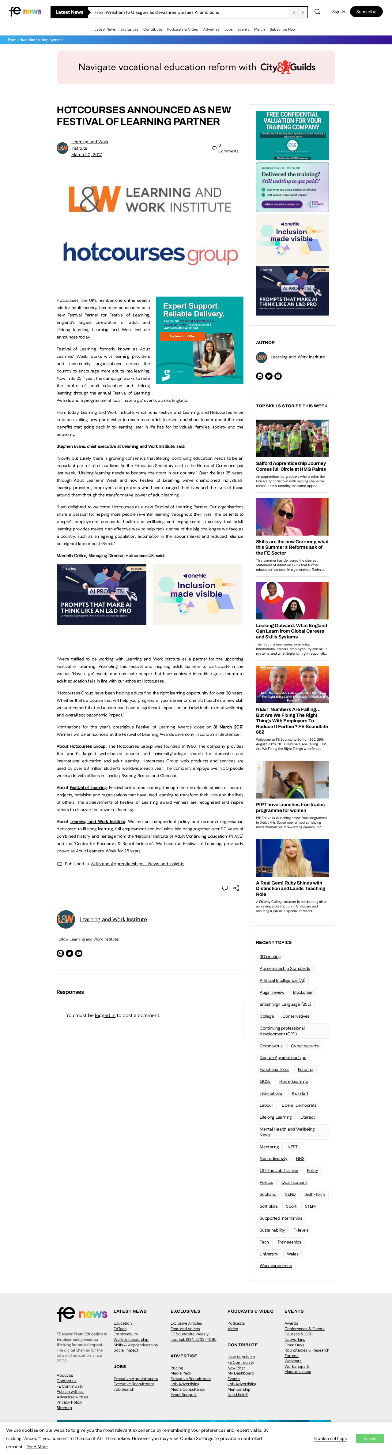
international (271, 1093)
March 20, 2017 (86, 154)
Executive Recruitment (134, 1383)
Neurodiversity (274, 1158)
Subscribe (366, 11)
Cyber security (305, 1046)
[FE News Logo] (25, 11)
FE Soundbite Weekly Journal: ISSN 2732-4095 (194, 1336)
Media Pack (181, 1373)
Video (233, 1328)
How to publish (241, 1357)
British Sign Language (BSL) (285, 1004)
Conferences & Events (305, 1328)
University (269, 1254)
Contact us (67, 1380)
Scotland (268, 1194)
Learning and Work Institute (97, 821)
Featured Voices (185, 1328)
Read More (37, 1446)
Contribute (152, 29)
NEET (293, 1147)
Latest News (105, 29)
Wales (293, 1254)
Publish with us (70, 1391)
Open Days (294, 1345)
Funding (305, 1069)
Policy (312, 1170)
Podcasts (236, 1323)
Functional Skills (274, 1069)
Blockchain (303, 992)
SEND (290, 1194)
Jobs (228, 29)
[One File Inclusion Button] (198, 621)
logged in (105, 1015)
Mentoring (269, 1147)
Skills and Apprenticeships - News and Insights (137, 863)
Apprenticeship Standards (285, 968)
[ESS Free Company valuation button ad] (292, 135)
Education (123, 1323)
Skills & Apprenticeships (136, 1345)
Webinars (293, 1360)
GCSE (265, 1081)
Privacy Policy (69, 1402)
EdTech (120, 1328)
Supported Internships (281, 1218)
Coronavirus (271, 1046)
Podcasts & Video (182, 29)
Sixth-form (314, 1194)
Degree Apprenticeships (283, 1057)
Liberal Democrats (299, 1105)
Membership (239, 1389)
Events (243, 29)
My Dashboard (241, 1373)
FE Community (70, 1386)
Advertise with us (72, 1397)
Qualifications (294, 1182)
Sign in (338, 11)
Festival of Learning (88, 787)
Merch (259, 29)
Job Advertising (185, 1383)
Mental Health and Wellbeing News (287, 1132)
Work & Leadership (131, 1339)
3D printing (270, 956)
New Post (236, 1368)
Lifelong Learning (276, 1117)
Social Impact (126, 1350)
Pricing (177, 1368)
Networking (295, 1339)
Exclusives (129, 29)
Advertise (211, 29)
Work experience (276, 1265)
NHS (300, 1158)
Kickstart (300, 1093)
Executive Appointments (136, 1378)
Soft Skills (268, 1206)
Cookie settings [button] (330, 1438)
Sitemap (64, 1407)
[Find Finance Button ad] (292, 186)
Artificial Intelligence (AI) (282, 980)
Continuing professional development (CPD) (282, 1031)
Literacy (308, 1117)
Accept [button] (370, 1438)
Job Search (124, 1389)
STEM (310, 1206)
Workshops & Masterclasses (298, 1369)
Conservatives (295, 1016)
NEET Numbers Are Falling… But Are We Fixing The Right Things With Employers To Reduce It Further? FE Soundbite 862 (192, 12)
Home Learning (293, 1081)
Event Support (184, 1394)
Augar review (272, 992)
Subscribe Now (283, 29)
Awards (291, 1323)
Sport (291, 1206)
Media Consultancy (188, 1389)
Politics (266, 1182)
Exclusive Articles (186, 1323)
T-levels (301, 1230)
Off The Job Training (279, 1170)
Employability (126, 1334)
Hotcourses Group (88, 746)
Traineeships (289, 1242)
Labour (266, 1105)
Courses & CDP (299, 1334)
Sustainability (272, 1230)
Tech (264, 1242)
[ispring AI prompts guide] (101, 621)
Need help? (238, 1394)
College (267, 1016)
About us (65, 1375)
